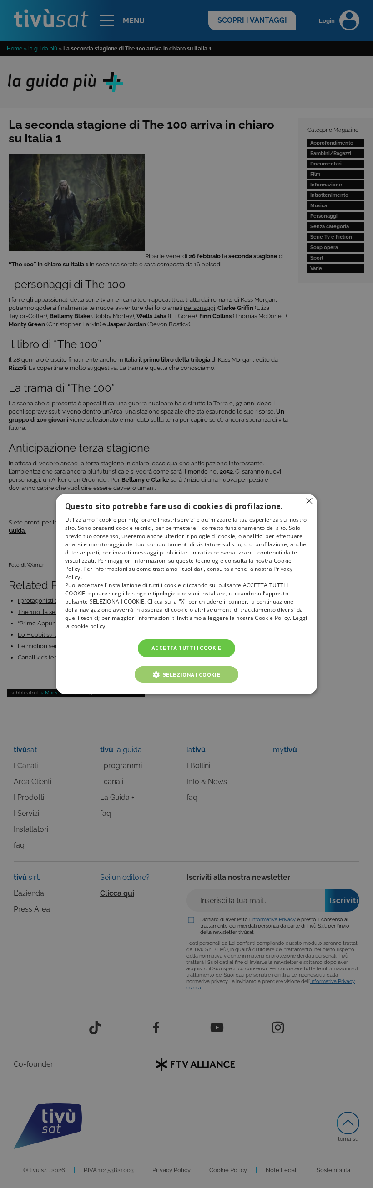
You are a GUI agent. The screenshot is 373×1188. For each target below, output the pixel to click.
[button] (186, 674)
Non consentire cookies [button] (309, 500)
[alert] (186, 594)
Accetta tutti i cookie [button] (186, 648)
